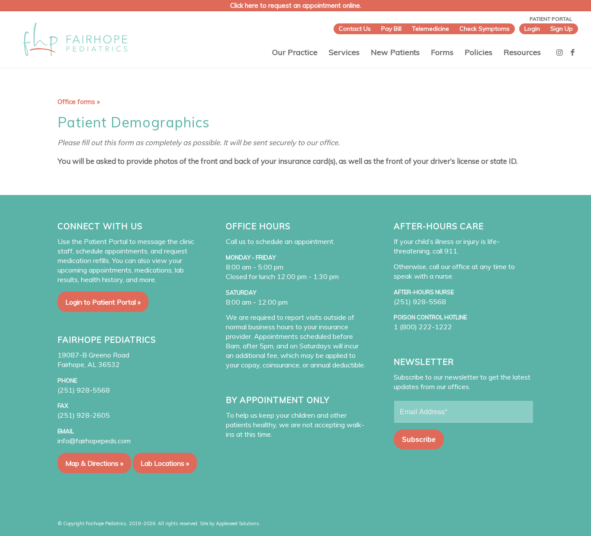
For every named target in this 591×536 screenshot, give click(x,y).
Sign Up (561, 28)
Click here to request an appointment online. (295, 5)
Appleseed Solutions (237, 523)
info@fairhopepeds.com (94, 440)
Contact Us (355, 28)
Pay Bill (391, 28)
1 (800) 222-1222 (423, 326)
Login (532, 28)
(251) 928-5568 (84, 390)
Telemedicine (430, 28)
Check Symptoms (484, 28)
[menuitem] (355, 28)
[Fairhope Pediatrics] (75, 39)
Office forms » (79, 101)
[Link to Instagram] (559, 52)
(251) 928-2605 (84, 415)
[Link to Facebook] (572, 52)
